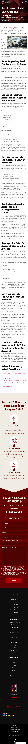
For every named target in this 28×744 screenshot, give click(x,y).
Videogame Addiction (15, 622)
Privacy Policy (15, 731)
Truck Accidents (14, 596)
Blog (15, 703)
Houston (15, 660)
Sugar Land (14, 668)
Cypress (15, 662)
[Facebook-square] (8, 707)
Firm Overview (14, 639)
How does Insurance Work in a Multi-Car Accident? (14, 380)
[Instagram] (14, 707)
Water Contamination (15, 624)
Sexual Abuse (15, 627)
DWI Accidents (14, 612)
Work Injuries (15, 607)
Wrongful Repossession (14, 615)
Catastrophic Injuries (14, 610)
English (18, 742)
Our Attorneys (14, 642)
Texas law (11, 314)
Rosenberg (14, 670)
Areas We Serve (14, 653)
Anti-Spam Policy (14, 727)
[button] (8, 714)
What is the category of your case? (12, 540)
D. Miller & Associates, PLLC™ (14, 27)
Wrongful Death (14, 602)
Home (2, 17)
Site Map (15, 725)
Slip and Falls (15, 604)
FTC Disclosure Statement (15, 729)
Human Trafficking (14, 632)
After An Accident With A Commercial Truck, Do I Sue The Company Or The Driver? (14, 374)
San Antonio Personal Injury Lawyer (13, 17)
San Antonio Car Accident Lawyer (12, 18)
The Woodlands (14, 673)
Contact (14, 701)
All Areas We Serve (14, 675)
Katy (15, 665)
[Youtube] (17, 707)
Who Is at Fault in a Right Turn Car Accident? (13, 383)
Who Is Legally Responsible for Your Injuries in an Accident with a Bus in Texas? (14, 377)
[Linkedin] (11, 707)
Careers (14, 647)
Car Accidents (14, 599)
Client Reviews (14, 650)
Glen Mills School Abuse (14, 630)
